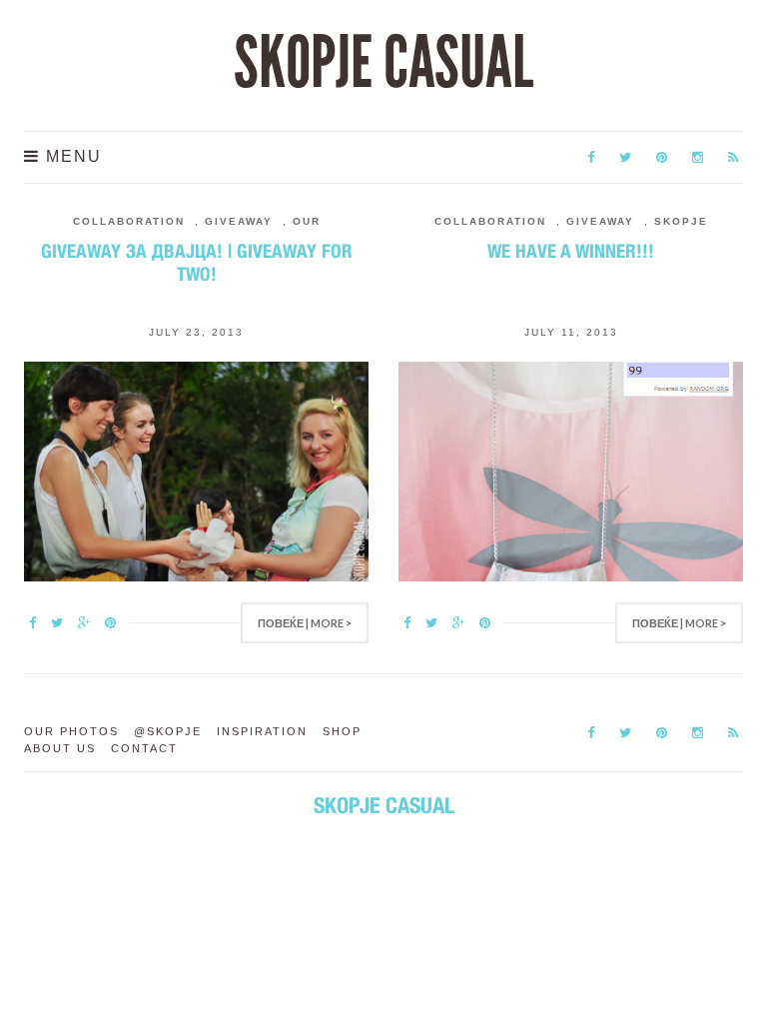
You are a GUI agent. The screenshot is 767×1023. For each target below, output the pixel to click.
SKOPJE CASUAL (383, 63)
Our (307, 221)
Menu (71, 156)
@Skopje (168, 731)
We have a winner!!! (570, 251)
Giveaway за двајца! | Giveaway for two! (197, 262)
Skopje (681, 221)
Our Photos (71, 731)
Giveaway (239, 221)
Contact (144, 748)
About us (60, 748)
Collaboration (129, 221)
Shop (342, 731)
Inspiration (262, 731)
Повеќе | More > (305, 622)
